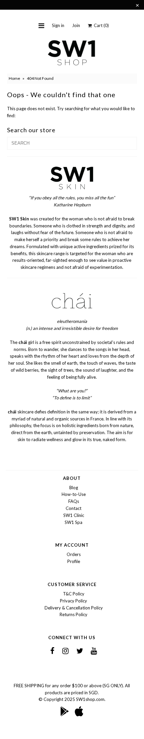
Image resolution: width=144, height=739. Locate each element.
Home (14, 78)
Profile (73, 561)
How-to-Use (74, 494)
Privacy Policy (73, 600)
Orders (74, 554)
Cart (100, 25)
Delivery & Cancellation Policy (74, 607)
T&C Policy (73, 593)
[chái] (72, 314)
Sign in (58, 25)
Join (76, 25)
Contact (73, 508)
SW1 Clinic (73, 515)
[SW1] (72, 191)
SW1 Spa (73, 522)
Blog (73, 487)
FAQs (73, 501)
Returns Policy (73, 614)
